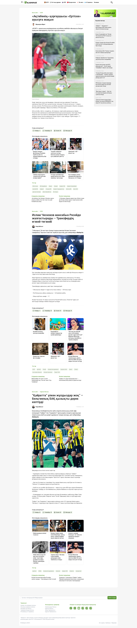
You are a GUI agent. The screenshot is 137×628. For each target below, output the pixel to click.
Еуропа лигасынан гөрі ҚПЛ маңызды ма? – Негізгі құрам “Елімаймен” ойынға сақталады (104, 66)
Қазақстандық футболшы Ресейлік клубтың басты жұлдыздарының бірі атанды (105, 44)
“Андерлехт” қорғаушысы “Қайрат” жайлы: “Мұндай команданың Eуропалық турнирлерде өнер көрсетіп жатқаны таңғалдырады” (71, 579)
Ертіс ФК (75, 189)
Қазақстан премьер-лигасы (28, 605)
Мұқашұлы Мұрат (40, 24)
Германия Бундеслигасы (27, 610)
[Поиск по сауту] (112, 2)
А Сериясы (89, 2)
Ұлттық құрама (56, 2)
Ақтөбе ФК (35, 189)
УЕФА (40, 571)
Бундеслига (72, 2)
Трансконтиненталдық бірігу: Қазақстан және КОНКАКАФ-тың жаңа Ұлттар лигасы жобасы (104, 101)
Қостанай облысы (37, 372)
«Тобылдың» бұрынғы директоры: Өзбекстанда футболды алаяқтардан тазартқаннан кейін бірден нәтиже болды (71, 200)
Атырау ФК (48, 189)
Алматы (72, 571)
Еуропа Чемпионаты (50, 611)
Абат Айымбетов (47, 191)
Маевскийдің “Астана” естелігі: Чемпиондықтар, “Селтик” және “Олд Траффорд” (41, 380)
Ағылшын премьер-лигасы (28, 607)
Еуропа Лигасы (49, 608)
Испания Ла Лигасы (26, 608)
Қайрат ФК (62, 186)
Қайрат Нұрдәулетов (59, 189)
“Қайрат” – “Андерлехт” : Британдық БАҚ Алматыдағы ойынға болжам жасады (103, 27)
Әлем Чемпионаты (50, 610)
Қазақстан (78, 571)
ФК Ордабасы (43, 186)
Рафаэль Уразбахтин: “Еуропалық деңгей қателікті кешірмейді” (105, 58)
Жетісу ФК (68, 189)
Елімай (55, 186)
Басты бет (35, 12)
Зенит (70, 369)
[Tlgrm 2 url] (91, 608)
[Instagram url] (75, 608)
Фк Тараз (55, 191)
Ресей (44, 369)
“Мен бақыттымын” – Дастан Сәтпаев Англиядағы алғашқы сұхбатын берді (104, 93)
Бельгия (58, 571)
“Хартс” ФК (57, 372)
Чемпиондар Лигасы (50, 607)
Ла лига (81, 2)
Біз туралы (102, 622)
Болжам (96, 2)
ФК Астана (35, 186)
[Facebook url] (70, 608)
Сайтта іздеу (112, 597)
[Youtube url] (79, 608)
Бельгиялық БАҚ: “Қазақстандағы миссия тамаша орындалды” (105, 51)
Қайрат (42, 189)
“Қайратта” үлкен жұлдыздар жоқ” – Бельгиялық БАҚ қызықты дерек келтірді (70, 379)
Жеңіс (50, 186)
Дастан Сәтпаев (37, 191)
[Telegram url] (83, 608)
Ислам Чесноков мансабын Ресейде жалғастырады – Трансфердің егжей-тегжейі (44, 578)
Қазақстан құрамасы (53, 369)
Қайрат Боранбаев (71, 186)
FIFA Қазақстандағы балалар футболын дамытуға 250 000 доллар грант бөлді (103, 84)
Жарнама (113, 622)
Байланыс (108, 622)
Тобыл (76, 369)
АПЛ (64, 2)
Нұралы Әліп (64, 369)
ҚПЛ (47, 2)
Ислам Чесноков (48, 372)
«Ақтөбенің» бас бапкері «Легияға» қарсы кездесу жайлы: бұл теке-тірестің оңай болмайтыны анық (43, 200)
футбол (39, 369)
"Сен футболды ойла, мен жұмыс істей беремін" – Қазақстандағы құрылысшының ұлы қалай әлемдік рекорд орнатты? (105, 75)
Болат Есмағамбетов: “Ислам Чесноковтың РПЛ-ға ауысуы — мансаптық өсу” (104, 36)
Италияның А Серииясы (27, 611)
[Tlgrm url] (87, 608)
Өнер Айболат (39, 226)
